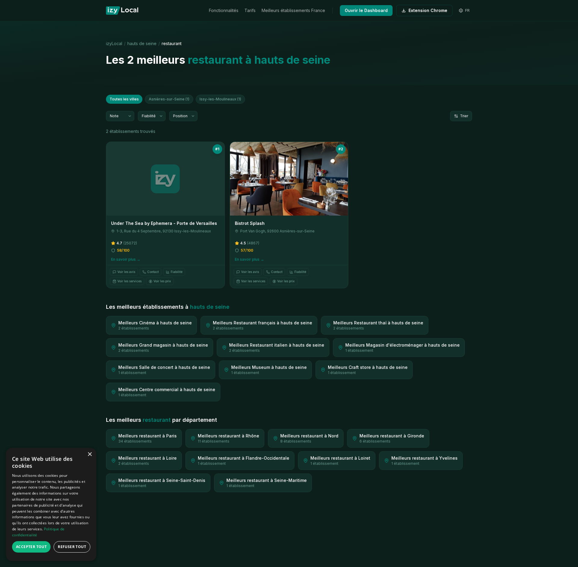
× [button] (89, 454)
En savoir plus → (125, 259)
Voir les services (129, 281)
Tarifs (250, 10)
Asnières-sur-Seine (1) (169, 99)
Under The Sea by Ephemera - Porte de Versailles (164, 223)
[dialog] (51, 504)
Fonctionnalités (223, 10)
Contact (153, 272)
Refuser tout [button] (72, 546)
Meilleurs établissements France (293, 10)
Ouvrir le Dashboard (366, 10)
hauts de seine (142, 43)
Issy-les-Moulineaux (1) (220, 99)
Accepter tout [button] (31, 546)
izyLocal (114, 43)
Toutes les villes (124, 99)
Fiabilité (176, 272)
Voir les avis (126, 272)
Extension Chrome (428, 10)
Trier (464, 116)
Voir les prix (162, 281)
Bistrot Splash (250, 223)
